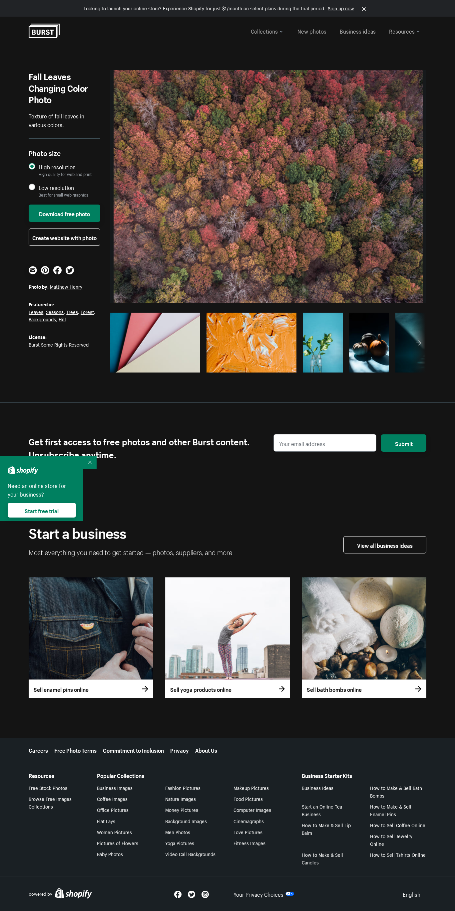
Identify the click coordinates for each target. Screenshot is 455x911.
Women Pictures (114, 831)
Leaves (36, 311)
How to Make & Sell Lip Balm (326, 828)
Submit (404, 443)
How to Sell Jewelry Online (391, 839)
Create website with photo (64, 237)
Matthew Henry (66, 286)
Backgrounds (42, 319)
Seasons (55, 311)
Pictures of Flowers (117, 842)
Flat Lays (106, 821)
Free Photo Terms (75, 749)
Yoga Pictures (179, 842)
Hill (62, 319)
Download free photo (64, 213)
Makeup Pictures (251, 787)
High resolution (57, 167)
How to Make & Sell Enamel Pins (390, 810)
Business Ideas (317, 787)
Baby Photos (110, 853)
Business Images (115, 787)
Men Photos (177, 831)
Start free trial (42, 510)
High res (154, 365)
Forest (87, 311)
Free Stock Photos (48, 787)
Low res (180, 365)
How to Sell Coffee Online (397, 825)
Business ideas (358, 30)
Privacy (179, 749)
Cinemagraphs (248, 821)
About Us (206, 749)
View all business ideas (385, 544)
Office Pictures (113, 809)
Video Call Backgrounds (190, 853)
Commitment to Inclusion (133, 749)
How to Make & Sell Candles (322, 858)
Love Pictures (247, 831)
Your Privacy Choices (258, 893)
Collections (264, 30)
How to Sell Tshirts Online (398, 854)
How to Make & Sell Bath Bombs (396, 791)
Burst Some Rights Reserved (59, 344)
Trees (72, 311)
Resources (402, 30)
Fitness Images (249, 842)
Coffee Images (112, 798)
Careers (38, 749)
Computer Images (252, 809)
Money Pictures (181, 809)
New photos (311, 30)
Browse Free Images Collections (50, 802)
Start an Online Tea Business (322, 810)
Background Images (186, 821)
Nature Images (180, 798)
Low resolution (56, 187)
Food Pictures (248, 798)
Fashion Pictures (183, 787)
